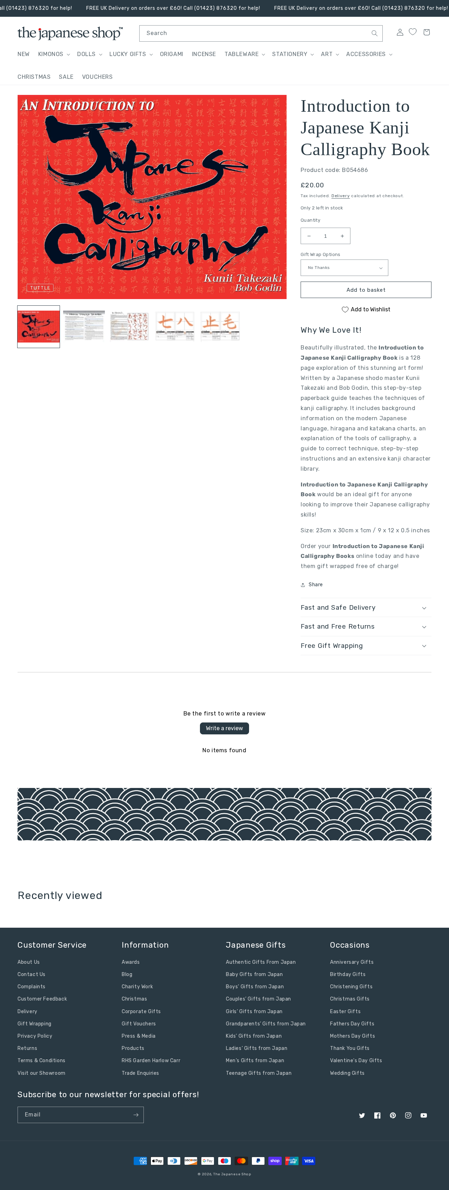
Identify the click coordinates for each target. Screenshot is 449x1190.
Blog (127, 974)
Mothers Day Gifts (352, 1036)
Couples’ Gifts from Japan (258, 999)
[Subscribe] (135, 1115)
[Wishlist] (413, 32)
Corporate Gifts (141, 1012)
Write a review (224, 728)
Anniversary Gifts (352, 962)
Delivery (340, 195)
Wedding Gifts (347, 1073)
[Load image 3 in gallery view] (129, 327)
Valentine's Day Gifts (356, 1061)
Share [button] (316, 585)
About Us (29, 962)
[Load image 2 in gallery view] (84, 327)
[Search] (374, 33)
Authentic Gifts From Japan (261, 962)
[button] (53, 54)
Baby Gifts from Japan (254, 974)
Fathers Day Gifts (352, 1024)
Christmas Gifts (350, 999)
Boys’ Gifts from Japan (255, 987)
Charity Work (137, 987)
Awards (131, 962)
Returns (27, 1048)
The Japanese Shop (232, 1174)
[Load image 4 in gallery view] (175, 327)
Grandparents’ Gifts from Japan (266, 1024)
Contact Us (32, 974)
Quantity (310, 220)
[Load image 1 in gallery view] (39, 327)
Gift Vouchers (139, 1024)
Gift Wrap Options (321, 254)
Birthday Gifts (348, 974)
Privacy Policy (35, 1036)
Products (133, 1048)
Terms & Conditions (42, 1061)
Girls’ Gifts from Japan (254, 1012)
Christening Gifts (351, 987)
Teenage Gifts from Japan (258, 1073)
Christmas (134, 999)
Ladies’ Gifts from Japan (256, 1048)
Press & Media (139, 1036)
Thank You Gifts (350, 1048)
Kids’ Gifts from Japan (254, 1036)
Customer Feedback (42, 999)
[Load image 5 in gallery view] (220, 327)
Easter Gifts (345, 1012)
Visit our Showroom (42, 1073)
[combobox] (261, 33)
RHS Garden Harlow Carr (151, 1061)
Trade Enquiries (140, 1073)
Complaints (32, 987)
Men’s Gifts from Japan (255, 1061)
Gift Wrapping (35, 1024)
